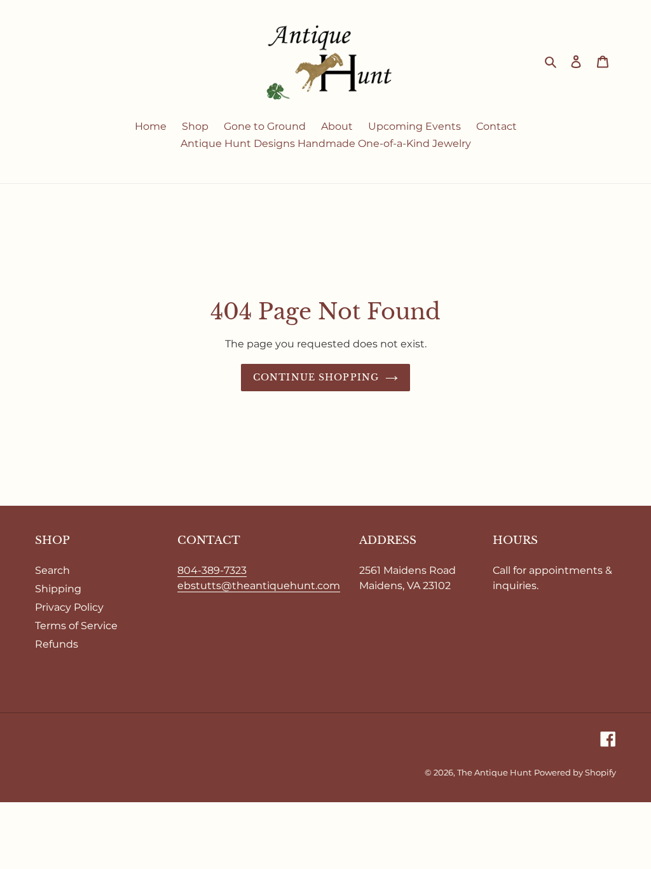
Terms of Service (76, 626)
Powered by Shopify (575, 772)
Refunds (56, 644)
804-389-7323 (212, 570)
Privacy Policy (69, 607)
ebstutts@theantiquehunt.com (258, 586)
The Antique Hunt (494, 772)
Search (52, 570)
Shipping (58, 589)
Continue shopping (316, 377)
